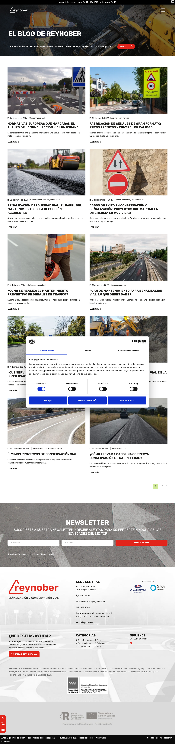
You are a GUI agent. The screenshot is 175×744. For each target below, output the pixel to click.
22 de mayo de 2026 (19, 200)
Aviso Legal (6, 738)
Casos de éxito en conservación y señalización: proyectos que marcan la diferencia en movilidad (124, 209)
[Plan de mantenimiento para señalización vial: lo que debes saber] (128, 257)
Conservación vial (19, 46)
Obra (99, 640)
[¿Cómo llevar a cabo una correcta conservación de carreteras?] (128, 421)
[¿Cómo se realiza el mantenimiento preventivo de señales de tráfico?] (46, 257)
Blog (99, 646)
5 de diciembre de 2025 (102, 200)
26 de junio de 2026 (18, 118)
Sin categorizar (104, 46)
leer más (13, 142)
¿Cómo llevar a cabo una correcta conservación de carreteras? (119, 456)
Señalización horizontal (59, 46)
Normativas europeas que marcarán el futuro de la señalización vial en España (43, 125)
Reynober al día (37, 46)
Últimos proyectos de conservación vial (42, 454)
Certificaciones (84, 643)
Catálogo (101, 643)
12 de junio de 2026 (100, 118)
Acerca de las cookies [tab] (128, 351)
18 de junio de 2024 (100, 449)
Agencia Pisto (167, 738)
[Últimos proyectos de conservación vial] (46, 421)
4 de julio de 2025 (18, 285)
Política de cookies (41, 738)
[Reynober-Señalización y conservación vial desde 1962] (18, 10)
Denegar (48, 400)
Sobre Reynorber (85, 640)
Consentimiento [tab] (46, 351)
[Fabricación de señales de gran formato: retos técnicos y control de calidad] (128, 90)
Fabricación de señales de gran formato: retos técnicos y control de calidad (125, 125)
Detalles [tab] (87, 351)
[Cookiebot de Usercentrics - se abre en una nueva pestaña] (134, 342)
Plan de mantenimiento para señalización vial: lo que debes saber (126, 292)
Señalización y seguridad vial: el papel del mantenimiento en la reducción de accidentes (45, 209)
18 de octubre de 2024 (20, 449)
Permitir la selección (87, 400)
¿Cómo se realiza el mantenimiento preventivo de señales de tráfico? (38, 292)
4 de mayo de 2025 (18, 367)
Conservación (84, 646)
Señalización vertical (83, 46)
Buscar (130, 46)
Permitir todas (127, 400)
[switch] (72, 389)
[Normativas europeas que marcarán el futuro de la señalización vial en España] (46, 90)
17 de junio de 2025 (100, 285)
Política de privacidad (21, 738)
